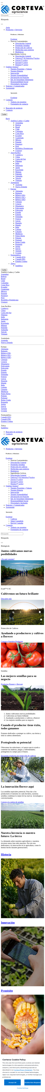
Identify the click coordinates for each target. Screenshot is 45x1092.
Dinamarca (19, 206)
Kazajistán (19, 170)
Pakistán (18, 174)
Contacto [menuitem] (9, 100)
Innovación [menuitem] (15, 73)
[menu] (2, 2)
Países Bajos (20, 236)
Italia (17, 227)
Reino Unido (20, 242)
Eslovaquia (19, 208)
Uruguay (18, 151)
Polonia (18, 238)
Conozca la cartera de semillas (12, 802)
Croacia (18, 204)
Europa (13, 189)
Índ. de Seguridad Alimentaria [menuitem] (22, 80)
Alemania (19, 191)
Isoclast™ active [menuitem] (21, 63)
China (17, 157)
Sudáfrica (19, 266)
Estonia (18, 215)
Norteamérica (16, 255)
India (17, 163)
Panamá (18, 142)
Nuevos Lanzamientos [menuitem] (19, 41)
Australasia (15, 183)
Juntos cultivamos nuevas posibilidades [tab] (20, 714)
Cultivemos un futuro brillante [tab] (17, 716)
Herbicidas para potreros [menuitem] (24, 50)
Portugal (18, 240)
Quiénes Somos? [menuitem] (12, 67)
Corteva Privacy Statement (23, 1070)
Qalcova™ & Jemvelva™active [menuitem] (27, 58)
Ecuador (18, 136)
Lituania (18, 232)
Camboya (19, 155)
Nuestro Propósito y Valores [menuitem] (21, 69)
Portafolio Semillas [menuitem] (22, 46)
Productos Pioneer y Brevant (12, 684)
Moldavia (19, 234)
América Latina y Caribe (20, 121)
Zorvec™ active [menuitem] (21, 60)
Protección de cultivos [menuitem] (23, 48)
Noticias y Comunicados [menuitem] (15, 86)
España (18, 212)
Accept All (12, 1082)
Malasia (18, 172)
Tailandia (18, 176)
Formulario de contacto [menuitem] (19, 104)
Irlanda (18, 225)
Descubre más (6, 599)
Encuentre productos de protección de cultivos (18, 756)
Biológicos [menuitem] (19, 52)
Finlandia (18, 217)
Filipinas (18, 161)
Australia (18, 185)
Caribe (4, 114)
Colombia (19, 131)
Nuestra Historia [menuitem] (17, 71)
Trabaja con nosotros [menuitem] (18, 102)
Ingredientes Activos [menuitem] (18, 54)
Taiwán (18, 178)
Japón (17, 168)
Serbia (17, 246)
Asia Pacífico (16, 153)
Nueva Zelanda (21, 187)
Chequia (18, 202)
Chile (17, 129)
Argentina (19, 123)
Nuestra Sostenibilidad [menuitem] (19, 75)
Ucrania (18, 253)
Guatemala (19, 138)
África (13, 264)
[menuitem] (14, 39)
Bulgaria (18, 193)
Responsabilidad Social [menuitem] (19, 82)
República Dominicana (24, 148)
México (18, 140)
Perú (17, 146)
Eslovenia (19, 210)
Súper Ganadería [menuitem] (17, 521)
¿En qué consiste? (8, 559)
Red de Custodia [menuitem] (17, 523)
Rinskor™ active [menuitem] (21, 65)
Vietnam (18, 180)
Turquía (18, 251)
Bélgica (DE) (20, 200)
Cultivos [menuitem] (14, 519)
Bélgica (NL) (20, 197)
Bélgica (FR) (20, 195)
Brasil (17, 127)
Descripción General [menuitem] (23, 43)
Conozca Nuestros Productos (12, 641)
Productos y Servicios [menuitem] (14, 30)
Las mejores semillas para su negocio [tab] (20, 720)
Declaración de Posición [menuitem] (20, 78)
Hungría (18, 223)
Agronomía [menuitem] (10, 88)
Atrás (8, 28)
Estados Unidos (21, 261)
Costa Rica (19, 134)
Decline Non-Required (32, 1082)
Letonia (18, 229)
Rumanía (18, 244)
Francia (18, 219)
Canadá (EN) (20, 257)
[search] (2, 24)
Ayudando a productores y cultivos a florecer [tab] (23, 718)
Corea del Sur (20, 159)
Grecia (17, 221)
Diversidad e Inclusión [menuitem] (19, 84)
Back (8, 119)
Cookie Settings (22, 1088)
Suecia (17, 249)
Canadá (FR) (20, 259)
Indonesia (19, 165)
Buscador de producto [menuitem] (14, 108)
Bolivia (18, 125)
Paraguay (18, 144)
